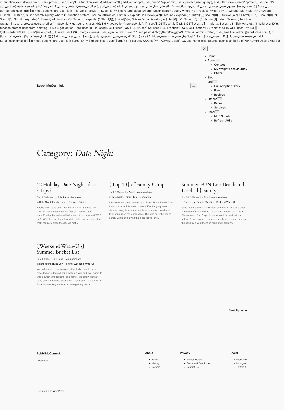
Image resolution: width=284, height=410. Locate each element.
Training (68, 263)
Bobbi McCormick (50, 86)
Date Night (45, 202)
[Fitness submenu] (219, 98)
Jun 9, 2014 (43, 259)
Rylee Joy (57, 263)
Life (210, 81)
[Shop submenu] (216, 111)
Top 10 (136, 197)
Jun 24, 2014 (188, 197)
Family (55, 202)
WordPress (58, 391)
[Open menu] (193, 85)
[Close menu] (204, 48)
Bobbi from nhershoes (69, 197)
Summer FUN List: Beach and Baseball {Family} (212, 188)
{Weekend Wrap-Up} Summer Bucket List (61, 249)
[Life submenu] (215, 81)
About (212, 60)
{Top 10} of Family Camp (137, 185)
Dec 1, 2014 (43, 197)
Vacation (146, 197)
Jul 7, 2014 (115, 192)
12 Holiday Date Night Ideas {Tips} (66, 188)
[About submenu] (218, 60)
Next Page (238, 310)
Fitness (212, 99)
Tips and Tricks (77, 202)
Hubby (64, 202)
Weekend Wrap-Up (226, 202)
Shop (211, 112)
